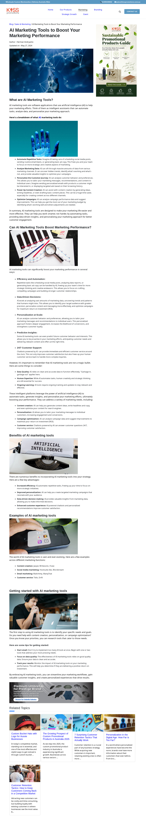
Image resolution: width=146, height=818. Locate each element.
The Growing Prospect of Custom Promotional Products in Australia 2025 (56, 736)
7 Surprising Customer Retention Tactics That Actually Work (85, 737)
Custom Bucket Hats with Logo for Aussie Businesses (24, 736)
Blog (11, 24)
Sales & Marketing (23, 24)
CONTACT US (132, 11)
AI (40, 117)
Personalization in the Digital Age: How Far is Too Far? (117, 737)
